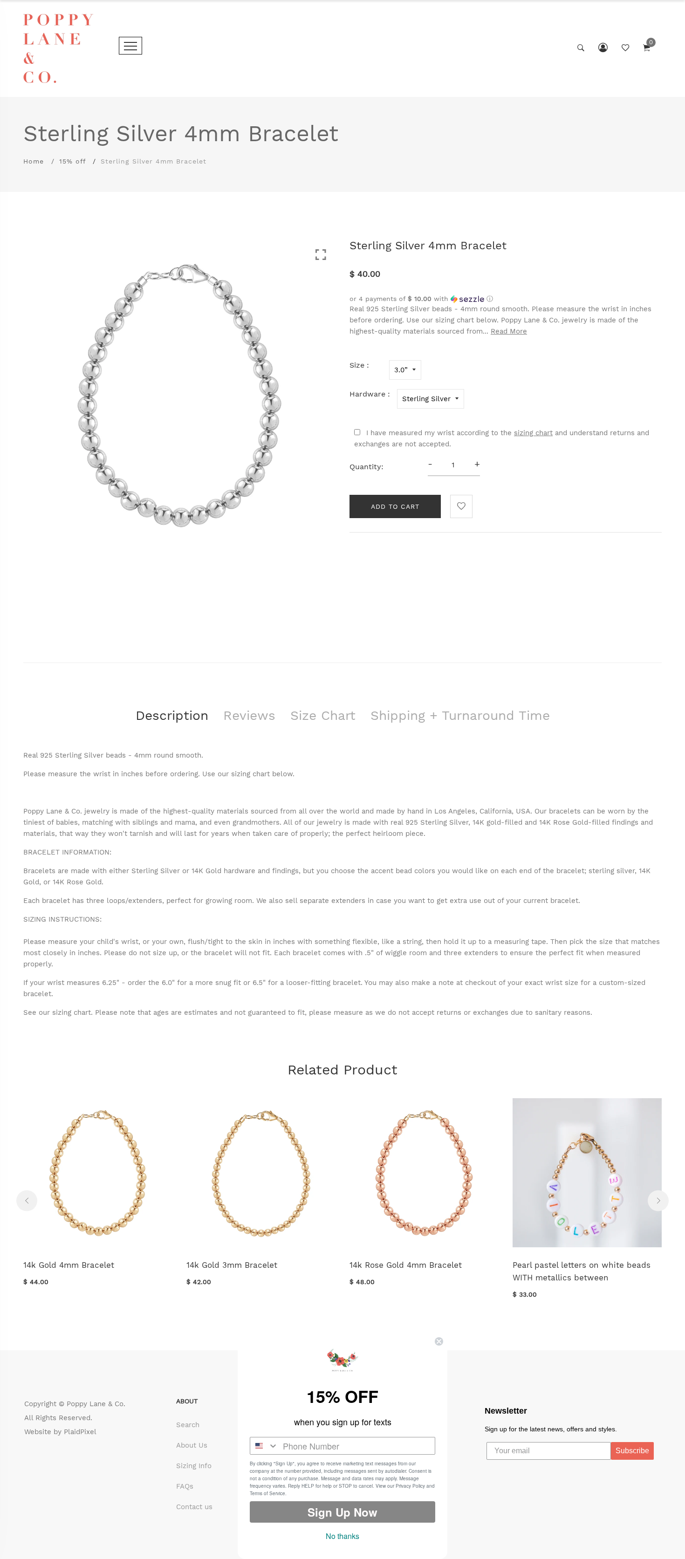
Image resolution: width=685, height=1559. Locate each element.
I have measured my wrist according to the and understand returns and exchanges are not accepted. (501, 438)
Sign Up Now (342, 1512)
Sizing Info (194, 1466)
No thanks (342, 1536)
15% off (72, 161)
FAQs (184, 1486)
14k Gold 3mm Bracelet (231, 1265)
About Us (191, 1445)
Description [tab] (172, 715)
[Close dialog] (439, 1341)
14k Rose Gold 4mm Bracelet (405, 1265)
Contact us (194, 1507)
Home (33, 161)
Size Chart (323, 715)
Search (187, 1425)
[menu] (130, 46)
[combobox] (264, 1445)
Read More (509, 331)
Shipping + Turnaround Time (460, 715)
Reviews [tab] (249, 715)
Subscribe (632, 1451)
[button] (505, 298)
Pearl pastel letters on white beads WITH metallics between (582, 1271)
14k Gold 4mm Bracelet (68, 1265)
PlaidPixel (80, 1432)
